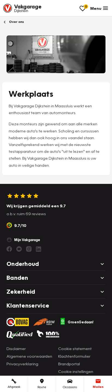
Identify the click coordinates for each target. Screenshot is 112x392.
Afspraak (14, 387)
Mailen (98, 387)
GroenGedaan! (81, 322)
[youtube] (19, 249)
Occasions (70, 387)
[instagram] (29, 249)
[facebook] (9, 249)
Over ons (16, 21)
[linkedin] (38, 249)
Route (42, 387)
